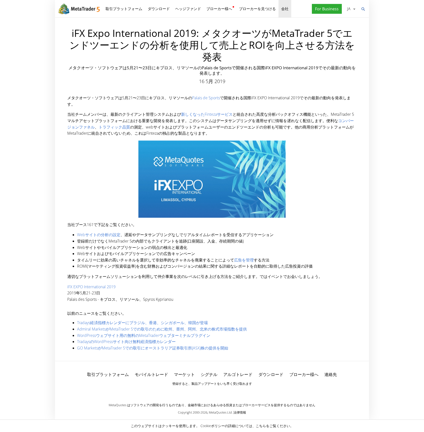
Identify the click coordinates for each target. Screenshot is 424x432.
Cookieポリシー (212, 425)
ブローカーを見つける (257, 8)
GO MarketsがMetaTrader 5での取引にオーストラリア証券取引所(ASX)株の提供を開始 (152, 348)
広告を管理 (244, 260)
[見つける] (363, 8)
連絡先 (330, 374)
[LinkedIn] (212, 392)
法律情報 (239, 412)
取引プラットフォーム (124, 8)
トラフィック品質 (114, 127)
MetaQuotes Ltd (220, 412)
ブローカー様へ (219, 8)
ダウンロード (159, 8)
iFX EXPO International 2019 (91, 286)
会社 (285, 8)
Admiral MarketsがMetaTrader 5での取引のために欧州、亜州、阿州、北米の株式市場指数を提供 (162, 329)
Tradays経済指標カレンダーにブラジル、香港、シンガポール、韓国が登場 (142, 322)
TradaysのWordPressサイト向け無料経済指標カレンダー (126, 341)
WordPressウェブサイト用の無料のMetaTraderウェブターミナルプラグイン (143, 335)
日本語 (347, 8)
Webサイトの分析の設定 (98, 234)
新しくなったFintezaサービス (207, 114)
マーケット (184, 374)
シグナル (209, 374)
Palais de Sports (206, 98)
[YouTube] (220, 392)
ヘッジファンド (188, 8)
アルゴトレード (237, 374)
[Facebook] (204, 392)
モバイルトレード (151, 374)
